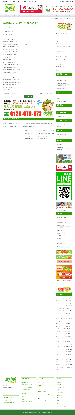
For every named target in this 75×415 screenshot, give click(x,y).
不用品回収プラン (8, 15)
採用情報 (59, 238)
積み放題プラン (25, 382)
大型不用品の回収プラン (62, 85)
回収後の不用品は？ (61, 225)
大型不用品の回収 (26, 390)
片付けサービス (60, 126)
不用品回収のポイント (32, 15)
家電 (58, 98)
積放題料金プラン (60, 77)
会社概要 (59, 235)
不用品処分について (61, 108)
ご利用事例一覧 (28, 96)
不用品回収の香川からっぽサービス (37, 412)
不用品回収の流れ (60, 219)
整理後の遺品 (60, 149)
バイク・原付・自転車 (61, 101)
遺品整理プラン (60, 144)
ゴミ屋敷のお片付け (61, 116)
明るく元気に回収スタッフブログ (64, 210)
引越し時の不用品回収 (61, 80)
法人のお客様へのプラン (62, 88)
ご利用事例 (44, 15)
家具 (58, 96)
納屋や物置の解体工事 (44, 389)
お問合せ (61, 1)
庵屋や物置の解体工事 (61, 134)
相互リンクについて (61, 246)
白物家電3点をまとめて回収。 (10, 93)
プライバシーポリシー (61, 233)
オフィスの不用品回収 (61, 83)
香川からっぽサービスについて (63, 217)
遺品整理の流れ (60, 147)
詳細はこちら (59, 70)
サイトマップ (70, 1)
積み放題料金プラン (20, 15)
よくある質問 (55, 15)
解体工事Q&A (60, 136)
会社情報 (65, 1)
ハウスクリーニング (61, 124)
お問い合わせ (67, 15)
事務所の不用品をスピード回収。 (46, 93)
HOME (52, 18)
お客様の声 (59, 230)
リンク (58, 403)
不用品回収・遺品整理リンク (64, 406)
